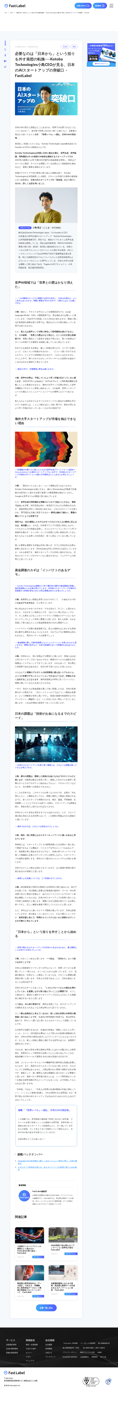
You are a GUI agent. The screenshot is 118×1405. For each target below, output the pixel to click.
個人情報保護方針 (104, 1343)
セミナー (29, 1352)
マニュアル (30, 1361)
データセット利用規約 (88, 1343)
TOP (6, 12)
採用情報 (48, 1348)
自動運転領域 (11, 1344)
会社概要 (48, 1344)
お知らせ (48, 1352)
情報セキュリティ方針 (87, 1352)
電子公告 (103, 1357)
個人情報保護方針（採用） (71, 1348)
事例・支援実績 (32, 1344)
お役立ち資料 (31, 1348)
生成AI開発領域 (12, 1348)
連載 (74, 47)
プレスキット (50, 1357)
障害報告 (94, 1357)
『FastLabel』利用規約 (70, 1343)
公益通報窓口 (84, 1357)
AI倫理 (99, 1352)
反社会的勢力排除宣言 (70, 1357)
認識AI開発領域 (12, 1352)
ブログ (11, 12)
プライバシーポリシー (70, 1352)
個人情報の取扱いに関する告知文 (94, 1348)
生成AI (65, 47)
